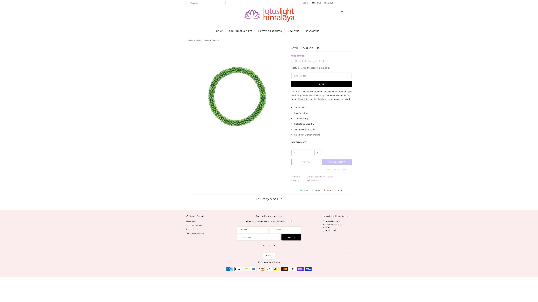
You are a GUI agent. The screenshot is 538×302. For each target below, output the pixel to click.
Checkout (328, 3)
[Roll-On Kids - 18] (237, 96)
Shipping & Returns (194, 225)
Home (219, 31)
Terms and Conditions (195, 233)
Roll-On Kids (328, 177)
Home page (191, 221)
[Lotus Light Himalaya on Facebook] (337, 12)
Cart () (317, 3)
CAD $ (268, 256)
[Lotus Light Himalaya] (269, 16)
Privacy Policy (192, 229)
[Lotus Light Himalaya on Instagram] (342, 12)
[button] (298, 55)
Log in (306, 3)
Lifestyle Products (270, 31)
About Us (293, 31)
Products (199, 40)
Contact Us (312, 31)
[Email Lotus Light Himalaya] (347, 12)
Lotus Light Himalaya (272, 262)
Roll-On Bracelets (240, 31)
